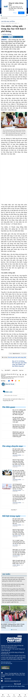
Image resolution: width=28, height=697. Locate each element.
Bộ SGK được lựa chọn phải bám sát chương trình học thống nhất (19, 426)
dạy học (21, 370)
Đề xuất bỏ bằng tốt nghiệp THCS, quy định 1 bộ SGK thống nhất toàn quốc (19, 420)
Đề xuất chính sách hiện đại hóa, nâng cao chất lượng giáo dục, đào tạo (19, 451)
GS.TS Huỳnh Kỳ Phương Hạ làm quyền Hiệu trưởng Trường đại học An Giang (19, 486)
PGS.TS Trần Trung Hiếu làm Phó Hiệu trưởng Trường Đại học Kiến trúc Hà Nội (18, 462)
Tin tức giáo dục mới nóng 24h (17, 357)
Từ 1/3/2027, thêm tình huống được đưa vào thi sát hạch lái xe (19, 542)
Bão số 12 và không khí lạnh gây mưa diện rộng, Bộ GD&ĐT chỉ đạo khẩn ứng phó (19, 363)
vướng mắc (14, 370)
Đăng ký (21, 12)
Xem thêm (13, 510)
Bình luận (19, 696)
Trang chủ (3, 696)
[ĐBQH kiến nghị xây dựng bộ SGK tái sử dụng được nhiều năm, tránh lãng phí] (7, 434)
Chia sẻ (25, 696)
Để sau (14, 12)
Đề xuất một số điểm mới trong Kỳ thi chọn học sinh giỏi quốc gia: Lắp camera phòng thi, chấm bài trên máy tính (19, 474)
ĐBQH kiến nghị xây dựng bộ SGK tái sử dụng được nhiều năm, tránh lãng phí (19, 434)
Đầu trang (17, 684)
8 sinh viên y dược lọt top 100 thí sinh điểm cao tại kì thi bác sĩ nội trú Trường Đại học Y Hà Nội (19, 498)
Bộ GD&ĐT (7, 370)
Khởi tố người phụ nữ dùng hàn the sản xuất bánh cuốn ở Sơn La (19, 562)
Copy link (8, 696)
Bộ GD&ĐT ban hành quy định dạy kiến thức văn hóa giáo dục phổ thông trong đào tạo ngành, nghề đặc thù (13, 600)
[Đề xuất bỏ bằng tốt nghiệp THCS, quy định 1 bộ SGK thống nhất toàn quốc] (7, 419)
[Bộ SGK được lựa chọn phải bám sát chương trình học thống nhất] (7, 427)
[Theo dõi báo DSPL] (14, 37)
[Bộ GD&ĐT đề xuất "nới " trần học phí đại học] (14, 613)
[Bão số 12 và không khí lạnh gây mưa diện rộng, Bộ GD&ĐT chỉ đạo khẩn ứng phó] (6, 363)
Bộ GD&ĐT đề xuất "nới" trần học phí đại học (13, 625)
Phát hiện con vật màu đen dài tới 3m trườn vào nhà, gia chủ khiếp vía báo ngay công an (19, 552)
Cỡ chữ (14, 696)
